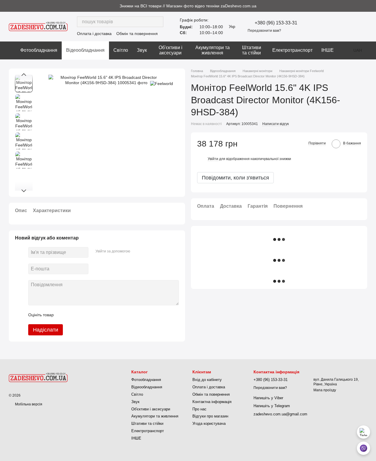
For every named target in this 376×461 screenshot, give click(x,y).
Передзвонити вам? (264, 31)
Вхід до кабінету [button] (207, 379)
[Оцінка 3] (82, 314)
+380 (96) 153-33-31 (276, 23)
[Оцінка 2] (73, 314)
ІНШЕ (327, 50)
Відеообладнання (85, 50)
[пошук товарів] (158, 21)
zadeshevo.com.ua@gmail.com (280, 414)
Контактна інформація (211, 402)
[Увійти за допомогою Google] (146, 251)
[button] (371, 6)
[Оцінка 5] (101, 314)
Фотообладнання (38, 50)
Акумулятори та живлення (212, 50)
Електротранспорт (292, 50)
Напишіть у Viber (268, 398)
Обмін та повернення (137, 33)
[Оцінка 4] (91, 314)
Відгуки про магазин (210, 416)
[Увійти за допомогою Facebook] (136, 251)
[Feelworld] (161, 83)
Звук (142, 50)
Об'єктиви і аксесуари (170, 50)
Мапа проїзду (324, 390)
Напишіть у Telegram (272, 406)
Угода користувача (209, 423)
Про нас (199, 409)
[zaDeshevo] (38, 377)
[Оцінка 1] (63, 314)
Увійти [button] (213, 159)
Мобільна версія (28, 404)
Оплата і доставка (94, 33)
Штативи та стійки (251, 50)
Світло (120, 50)
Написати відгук (275, 124)
